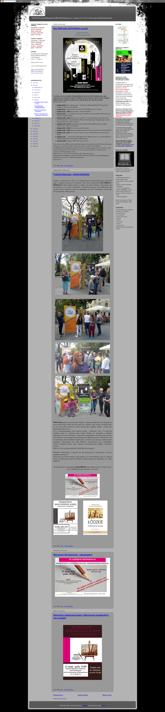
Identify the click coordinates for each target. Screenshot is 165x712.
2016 (34, 85)
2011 (34, 139)
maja (35, 100)
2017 (34, 83)
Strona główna (83, 695)
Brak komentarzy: (69, 165)
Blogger (103, 705)
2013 (34, 134)
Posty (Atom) (63, 698)
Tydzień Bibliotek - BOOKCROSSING (71, 174)
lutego (36, 123)
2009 (34, 144)
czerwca (36, 97)
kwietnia (36, 118)
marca (36, 121)
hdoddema (85, 705)
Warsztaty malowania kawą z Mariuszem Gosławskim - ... (41, 114)
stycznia (36, 126)
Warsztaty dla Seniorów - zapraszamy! (72, 554)
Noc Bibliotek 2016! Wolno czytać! (70, 28)
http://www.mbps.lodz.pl (37, 73)
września (36, 90)
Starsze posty (107, 695)
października (37, 87)
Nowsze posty (58, 695)
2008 (34, 146)
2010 (34, 141)
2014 (34, 131)
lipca (35, 95)
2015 (34, 129)
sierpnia (36, 92)
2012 (34, 136)
